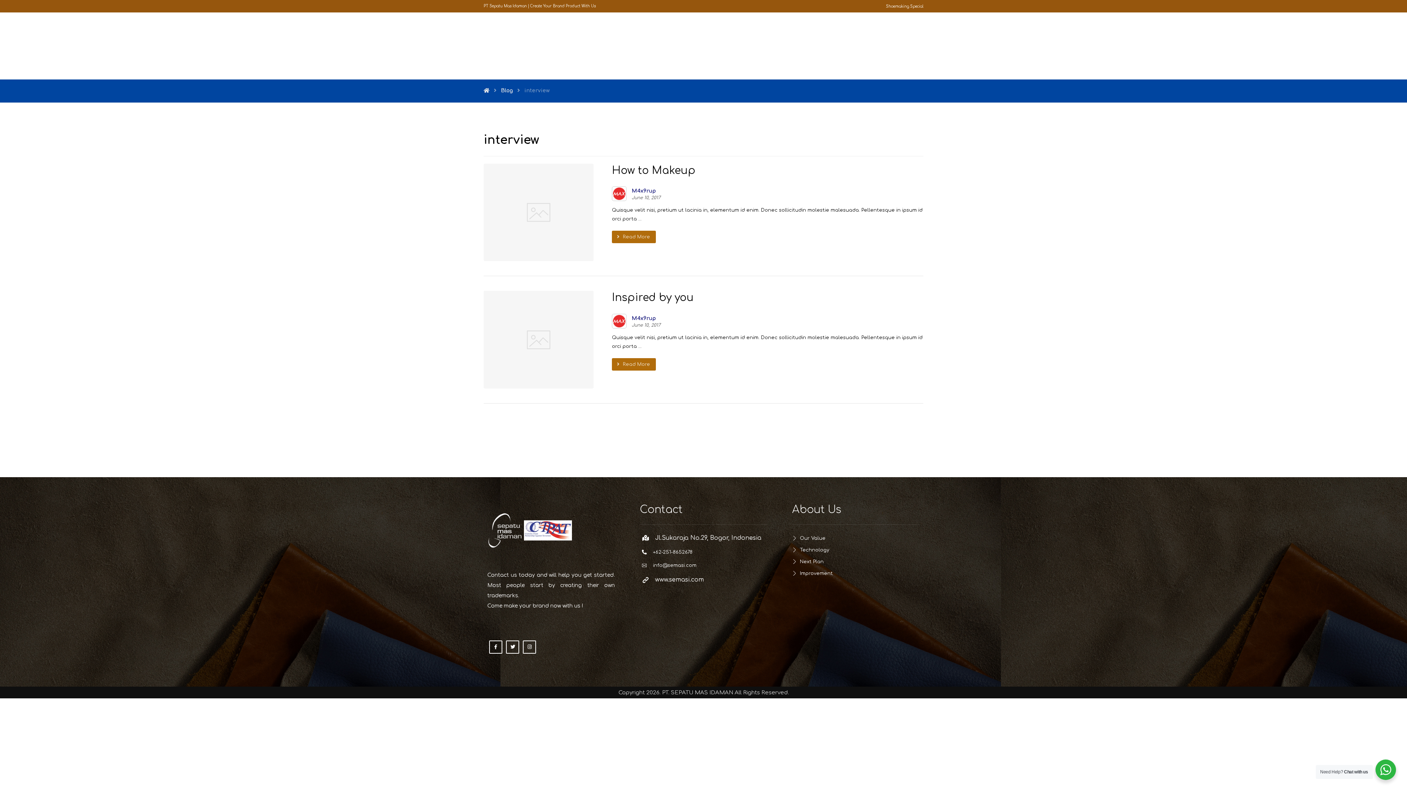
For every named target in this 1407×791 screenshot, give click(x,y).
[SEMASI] (509, 46)
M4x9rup (644, 191)
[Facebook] (495, 647)
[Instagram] (529, 647)
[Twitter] (512, 647)
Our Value (813, 538)
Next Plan (812, 561)
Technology (814, 550)
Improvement (816, 573)
